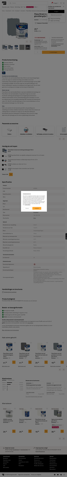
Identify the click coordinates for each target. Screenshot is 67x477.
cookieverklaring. (27, 204)
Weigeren (27, 208)
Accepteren (37, 208)
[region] (34, 201)
